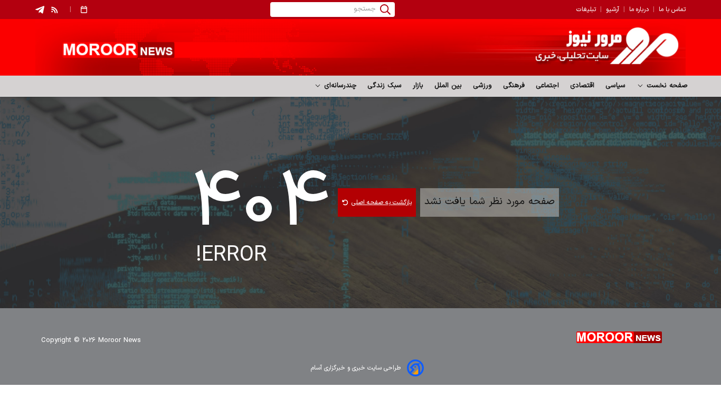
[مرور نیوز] (360, 47)
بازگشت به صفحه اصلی (382, 202)
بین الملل (448, 85)
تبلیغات (586, 9)
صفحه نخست (666, 85)
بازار (418, 85)
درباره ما (639, 9)
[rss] (55, 9)
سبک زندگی (384, 85)
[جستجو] (385, 9)
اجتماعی (547, 85)
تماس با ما (672, 9)
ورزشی (482, 85)
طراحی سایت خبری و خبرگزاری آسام (356, 368)
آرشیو (612, 9)
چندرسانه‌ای (339, 85)
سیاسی (615, 85)
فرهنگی (514, 85)
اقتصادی (582, 85)
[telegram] (39, 9)
